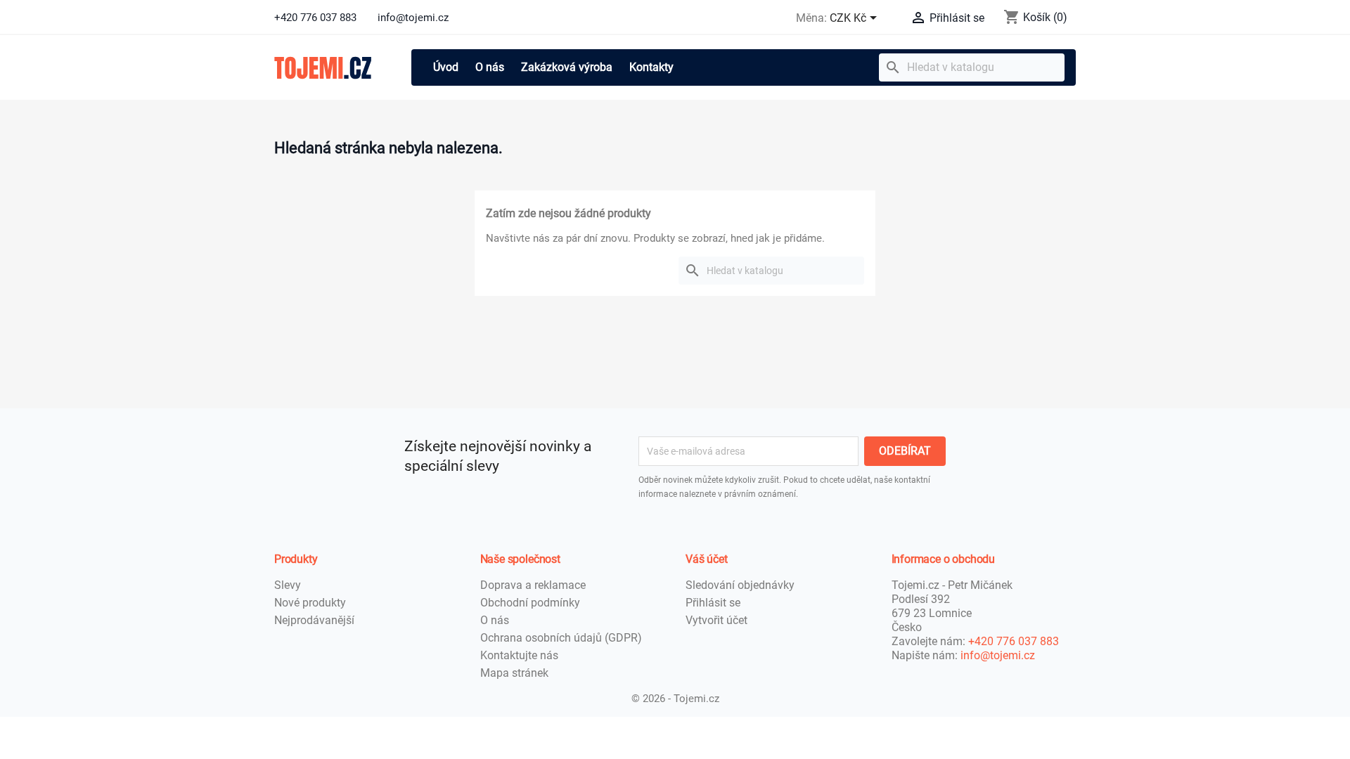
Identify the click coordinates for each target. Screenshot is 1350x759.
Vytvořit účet (716, 620)
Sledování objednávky (740, 585)
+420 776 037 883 (1013, 641)
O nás (489, 67)
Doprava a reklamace (533, 585)
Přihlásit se (713, 602)
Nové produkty (310, 602)
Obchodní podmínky (530, 602)
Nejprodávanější (314, 620)
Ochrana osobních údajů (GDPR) (561, 637)
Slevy (287, 585)
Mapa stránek (514, 673)
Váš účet (707, 559)
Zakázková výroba (566, 67)
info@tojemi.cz (997, 655)
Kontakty (651, 67)
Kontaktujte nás (519, 655)
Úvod (445, 67)
